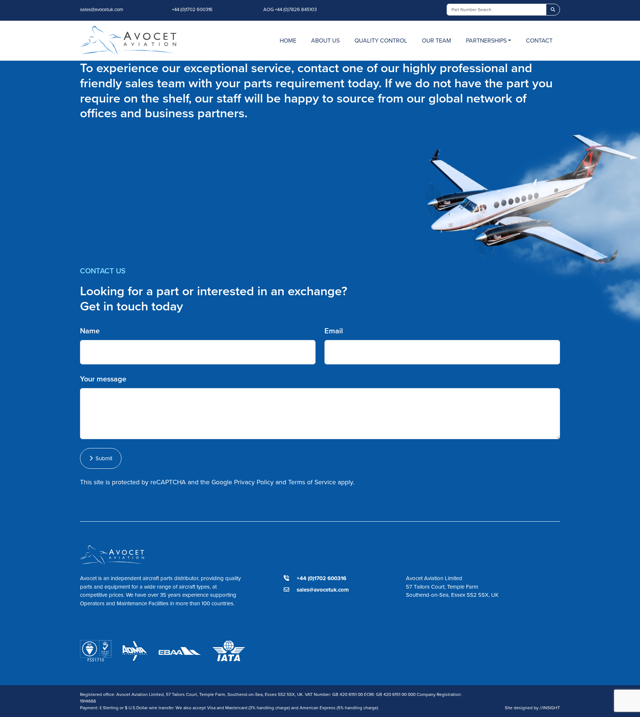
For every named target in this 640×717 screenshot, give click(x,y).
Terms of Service (312, 482)
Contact (539, 40)
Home (288, 40)
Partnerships (486, 40)
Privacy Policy (254, 482)
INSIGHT (550, 707)
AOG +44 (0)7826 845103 (290, 9)
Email (333, 330)
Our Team (436, 40)
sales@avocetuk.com (101, 9)
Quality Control (380, 40)
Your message (103, 378)
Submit (102, 458)
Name (90, 330)
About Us (325, 40)
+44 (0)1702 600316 (192, 9)
